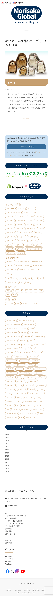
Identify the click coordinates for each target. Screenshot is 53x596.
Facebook (8, 556)
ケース (32, 340)
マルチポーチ (21, 381)
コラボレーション (39, 344)
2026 (7, 434)
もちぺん (39, 220)
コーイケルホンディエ (13, 344)
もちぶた (31, 216)
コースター (27, 344)
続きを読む (26, 118)
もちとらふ (29, 245)
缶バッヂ (22, 413)
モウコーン (10, 220)
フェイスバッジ (11, 373)
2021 (7, 450)
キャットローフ (11, 340)
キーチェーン (28, 336)
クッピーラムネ (11, 269)
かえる (22, 278)
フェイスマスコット (25, 373)
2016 (7, 465)
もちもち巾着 (11, 389)
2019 (7, 456)
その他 (25, 303)
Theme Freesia (42, 590)
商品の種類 (10, 299)
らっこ (9, 393)
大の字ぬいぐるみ (30, 401)
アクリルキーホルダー (13, 324)
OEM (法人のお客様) (15, 523)
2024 (7, 440)
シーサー (25, 348)
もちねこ (35, 212)
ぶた (28, 282)
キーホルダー (39, 336)
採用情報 (8, 529)
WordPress (32, 593)
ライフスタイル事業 (12, 526)
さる (28, 278)
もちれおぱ (21, 253)
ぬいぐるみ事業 (11, 518)
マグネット (10, 381)
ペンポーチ (10, 377)
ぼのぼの (9, 261)
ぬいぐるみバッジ (19, 365)
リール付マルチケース (36, 393)
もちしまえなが (11, 237)
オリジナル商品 (13, 204)
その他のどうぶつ (12, 282)
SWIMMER (18, 265)
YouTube (8, 564)
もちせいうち (11, 253)
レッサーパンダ (29, 397)
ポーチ (19, 377)
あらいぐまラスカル (39, 265)
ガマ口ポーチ (34, 332)
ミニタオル (10, 385)
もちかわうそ (21, 220)
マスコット (33, 303)
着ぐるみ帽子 (25, 409)
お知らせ (8, 540)
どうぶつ (9, 274)
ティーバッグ (34, 357)
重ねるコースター (12, 417)
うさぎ (15, 278)
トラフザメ (35, 361)
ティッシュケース (12, 361)
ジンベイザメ (11, 352)
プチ (8, 291)
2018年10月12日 (11, 89)
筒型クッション (37, 409)
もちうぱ (9, 228)
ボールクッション (29, 377)
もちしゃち (10, 249)
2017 (7, 462)
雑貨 (18, 303)
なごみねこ (31, 208)
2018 (7, 459)
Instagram (8, 561)
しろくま (9, 265)
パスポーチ (10, 369)
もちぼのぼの (41, 385)
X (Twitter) (9, 559)
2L (26, 291)
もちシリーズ (30, 385)
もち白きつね (22, 240)
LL (31, 291)
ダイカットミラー (20, 357)
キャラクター (12, 257)
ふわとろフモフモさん (13, 212)
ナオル (9, 365)
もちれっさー (31, 228)
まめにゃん (21, 216)
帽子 (18, 405)
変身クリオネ (11, 232)
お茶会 (32, 328)
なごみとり (21, 208)
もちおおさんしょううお (34, 249)
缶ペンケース (32, 413)
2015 (7, 468)
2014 (7, 471)
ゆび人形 (32, 389)
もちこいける (32, 237)
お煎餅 (24, 328)
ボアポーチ (41, 377)
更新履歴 (8, 543)
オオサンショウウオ (13, 328)
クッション (22, 340)
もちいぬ (26, 212)
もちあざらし (19, 228)
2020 (7, 453)
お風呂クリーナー (12, 332)
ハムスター (29, 369)
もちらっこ (20, 249)
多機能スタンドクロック (14, 401)
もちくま (31, 220)
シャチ (33, 348)
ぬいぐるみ (10, 303)
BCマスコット (11, 320)
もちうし (22, 237)
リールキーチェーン (20, 393)
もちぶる (29, 224)
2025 (7, 437)
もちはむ (41, 228)
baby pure (10, 208)
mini (8, 295)
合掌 (38, 397)
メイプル (19, 385)
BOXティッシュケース (25, 320)
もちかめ (37, 232)
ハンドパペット (40, 369)
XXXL (14, 295)
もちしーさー (11, 240)
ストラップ (38, 352)
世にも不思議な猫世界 (22, 261)
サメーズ (22, 269)
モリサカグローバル (18, 590)
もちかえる (20, 224)
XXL (41, 291)
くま (22, 282)
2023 (7, 443)
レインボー (10, 397)
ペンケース (38, 373)
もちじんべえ (34, 240)
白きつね (15, 409)
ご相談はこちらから (26, 147)
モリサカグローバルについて (15, 516)
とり (35, 278)
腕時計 (42, 413)
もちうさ (38, 224)
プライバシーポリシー (26, 584)
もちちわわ (18, 245)
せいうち (9, 357)
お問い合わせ (10, 534)
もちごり (9, 245)
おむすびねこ (11, 216)
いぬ (8, 278)
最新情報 (8, 531)
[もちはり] (26, 65)
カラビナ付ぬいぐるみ (13, 336)
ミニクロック (32, 381)
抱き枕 (39, 405)
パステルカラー (33, 365)
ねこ (41, 278)
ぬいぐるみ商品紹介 (15, 521)
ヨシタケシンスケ (33, 269)
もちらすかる (22, 389)
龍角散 (27, 265)
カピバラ (23, 332)
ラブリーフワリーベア (25, 232)
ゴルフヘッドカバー (13, 348)
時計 (8, 409)
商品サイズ (10, 287)
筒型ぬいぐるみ (11, 413)
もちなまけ (10, 224)
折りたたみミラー (28, 405)
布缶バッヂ (10, 405)
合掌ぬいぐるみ (37, 261)
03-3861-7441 (12, 506)
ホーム (7, 513)
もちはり (13, 83)
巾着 (40, 401)
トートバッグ (25, 361)
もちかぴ (38, 245)
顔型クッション (30, 417)
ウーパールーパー (29, 324)
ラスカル (41, 389)
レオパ (19, 397)
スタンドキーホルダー (25, 352)
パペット (19, 369)
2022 (7, 447)
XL (36, 291)
